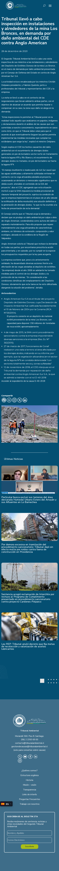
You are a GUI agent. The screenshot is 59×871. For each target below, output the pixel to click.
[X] (19, 400)
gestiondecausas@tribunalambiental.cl (29, 746)
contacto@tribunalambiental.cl (29, 743)
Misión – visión (29, 785)
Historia (29, 780)
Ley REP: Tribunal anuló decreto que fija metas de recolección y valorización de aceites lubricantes (28, 646)
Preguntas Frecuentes (29, 799)
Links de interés (29, 794)
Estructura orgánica (29, 775)
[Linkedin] (25, 400)
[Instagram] (14, 400)
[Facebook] (4, 400)
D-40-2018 (39, 381)
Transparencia (29, 789)
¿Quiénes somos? (29, 770)
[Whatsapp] (9, 400)
